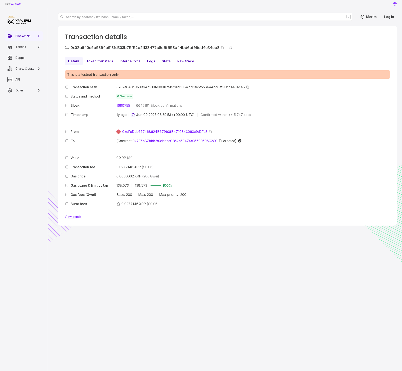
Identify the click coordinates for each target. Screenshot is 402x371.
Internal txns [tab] (130, 61)
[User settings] (395, 4)
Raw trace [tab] (185, 61)
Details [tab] (74, 61)
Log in (389, 17)
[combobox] (133, 115)
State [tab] (166, 61)
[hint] (67, 87)
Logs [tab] (151, 61)
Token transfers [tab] (99, 61)
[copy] (223, 48)
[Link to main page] (19, 21)
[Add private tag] (230, 47)
